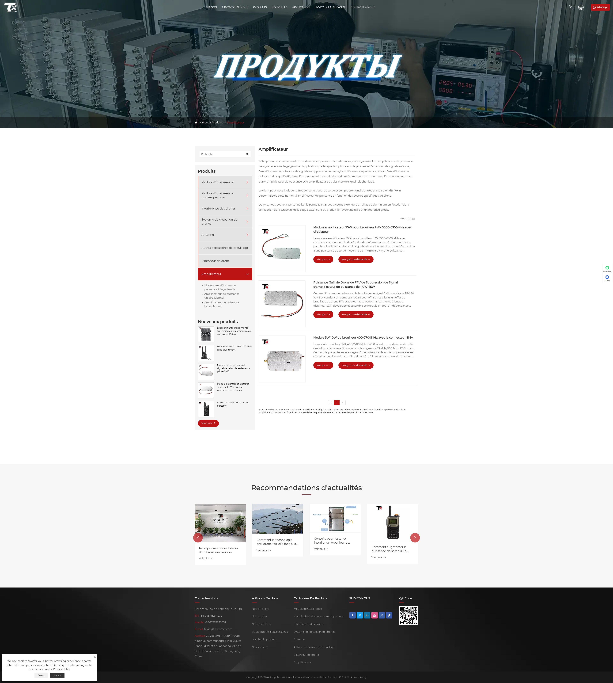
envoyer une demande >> (356, 259)
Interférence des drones (218, 208)
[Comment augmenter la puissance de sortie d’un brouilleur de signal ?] (392, 522)
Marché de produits (264, 639)
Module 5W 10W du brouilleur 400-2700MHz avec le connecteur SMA (363, 337)
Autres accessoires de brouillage (224, 248)
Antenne (207, 235)
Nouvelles (280, 7)
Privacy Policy (359, 677)
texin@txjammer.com (218, 629)
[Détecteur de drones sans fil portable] (206, 402)
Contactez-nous (363, 7)
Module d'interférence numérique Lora (217, 195)
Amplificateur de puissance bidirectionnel (221, 304)
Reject (41, 675)
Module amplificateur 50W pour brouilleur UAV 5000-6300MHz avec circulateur (362, 229)
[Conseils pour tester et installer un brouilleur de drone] (335, 518)
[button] (198, 537)
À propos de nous (235, 7)
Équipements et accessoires (270, 631)
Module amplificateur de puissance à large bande (220, 287)
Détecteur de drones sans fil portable (233, 404)
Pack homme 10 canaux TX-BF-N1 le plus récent (234, 348)
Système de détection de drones (219, 221)
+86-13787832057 (215, 622)
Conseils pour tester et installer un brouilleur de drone (331, 541)
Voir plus (207, 423)
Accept (57, 675)
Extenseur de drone (215, 261)
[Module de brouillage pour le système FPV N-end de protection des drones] (206, 384)
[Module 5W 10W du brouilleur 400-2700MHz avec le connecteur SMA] (282, 359)
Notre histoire (260, 608)
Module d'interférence (217, 182)
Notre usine (259, 616)
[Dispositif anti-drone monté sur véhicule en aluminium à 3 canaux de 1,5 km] (206, 328)
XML (346, 677)
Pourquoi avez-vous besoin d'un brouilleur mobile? (218, 550)
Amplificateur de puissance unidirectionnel (221, 295)
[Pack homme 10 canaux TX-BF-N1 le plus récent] (206, 346)
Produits (260, 7)
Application (301, 7)
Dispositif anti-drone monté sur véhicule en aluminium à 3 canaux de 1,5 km (234, 331)
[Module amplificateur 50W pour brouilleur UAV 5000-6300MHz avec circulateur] (282, 248)
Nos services (260, 647)
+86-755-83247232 (210, 615)
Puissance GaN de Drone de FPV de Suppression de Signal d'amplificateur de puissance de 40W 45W (355, 285)
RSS (340, 677)
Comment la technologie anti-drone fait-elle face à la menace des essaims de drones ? (276, 542)
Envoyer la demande (330, 7)
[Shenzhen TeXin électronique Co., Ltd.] (10, 7)
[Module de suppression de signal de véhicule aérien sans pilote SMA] (206, 365)
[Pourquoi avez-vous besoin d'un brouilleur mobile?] (220, 523)
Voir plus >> (323, 259)
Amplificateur (235, 122)
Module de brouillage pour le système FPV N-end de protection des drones (233, 387)
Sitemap (332, 677)
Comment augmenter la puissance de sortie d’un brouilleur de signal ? (389, 549)
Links (323, 677)
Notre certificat (261, 624)
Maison (211, 7)
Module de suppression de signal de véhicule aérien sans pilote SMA (233, 368)
